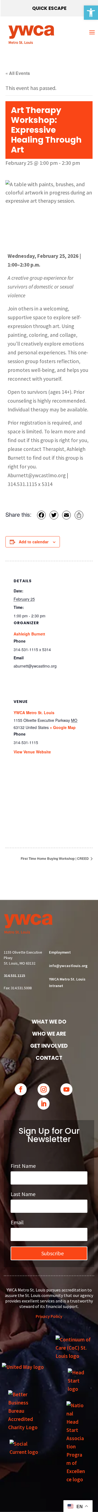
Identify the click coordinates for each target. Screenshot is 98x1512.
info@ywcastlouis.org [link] (68, 965)
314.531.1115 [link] (14, 975)
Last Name (23, 1194)
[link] (91, 12)
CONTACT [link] (49, 1058)
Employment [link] (60, 952)
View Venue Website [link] (32, 751)
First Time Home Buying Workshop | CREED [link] (55, 858)
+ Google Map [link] (63, 727)
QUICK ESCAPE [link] (49, 8)
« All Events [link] (17, 73)
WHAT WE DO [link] (49, 1021)
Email (17, 1222)
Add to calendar (33, 541)
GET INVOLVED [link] (49, 1046)
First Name (23, 1165)
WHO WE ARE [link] (49, 1034)
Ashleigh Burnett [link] (29, 634)
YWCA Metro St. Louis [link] (34, 712)
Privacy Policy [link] (49, 1316)
